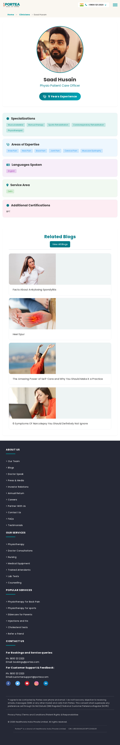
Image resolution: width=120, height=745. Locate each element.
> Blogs (10, 467)
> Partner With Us (16, 506)
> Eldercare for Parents (19, 614)
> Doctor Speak (14, 474)
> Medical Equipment (18, 563)
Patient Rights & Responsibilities (62, 714)
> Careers (11, 499)
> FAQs (10, 518)
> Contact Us (13, 512)
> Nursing (11, 557)
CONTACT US (15, 641)
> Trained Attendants (18, 569)
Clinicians (24, 14)
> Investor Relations (17, 486)
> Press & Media (15, 480)
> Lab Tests (12, 576)
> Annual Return (15, 493)
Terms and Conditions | (34, 714)
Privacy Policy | (15, 714)
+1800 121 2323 (96, 4)
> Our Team (13, 461)
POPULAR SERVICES (19, 590)
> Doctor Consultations (19, 550)
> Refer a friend (15, 633)
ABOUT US (13, 449)
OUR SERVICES (15, 532)
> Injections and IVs (17, 620)
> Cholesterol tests (17, 627)
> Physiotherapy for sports (21, 608)
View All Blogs (60, 244)
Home (11, 14)
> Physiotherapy (15, 544)
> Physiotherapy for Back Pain (23, 601)
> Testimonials (14, 525)
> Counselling (13, 582)
